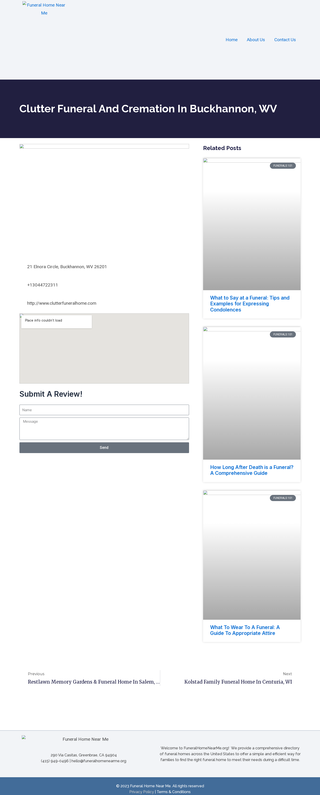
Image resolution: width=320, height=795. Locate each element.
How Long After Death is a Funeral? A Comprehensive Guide (252, 470)
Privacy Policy (141, 792)
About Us (256, 39)
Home (232, 39)
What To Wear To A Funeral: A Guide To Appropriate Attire (245, 630)
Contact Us (285, 39)
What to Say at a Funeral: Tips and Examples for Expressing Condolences (250, 303)
